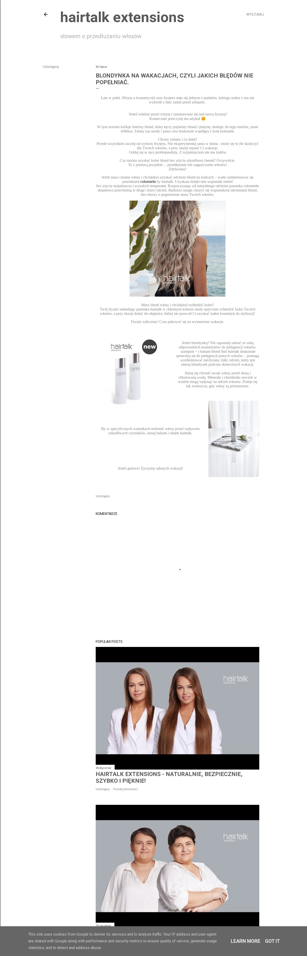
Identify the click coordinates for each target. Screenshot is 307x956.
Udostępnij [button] (51, 67)
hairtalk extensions (122, 17)
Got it (272, 941)
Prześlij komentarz (125, 789)
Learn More (245, 941)
